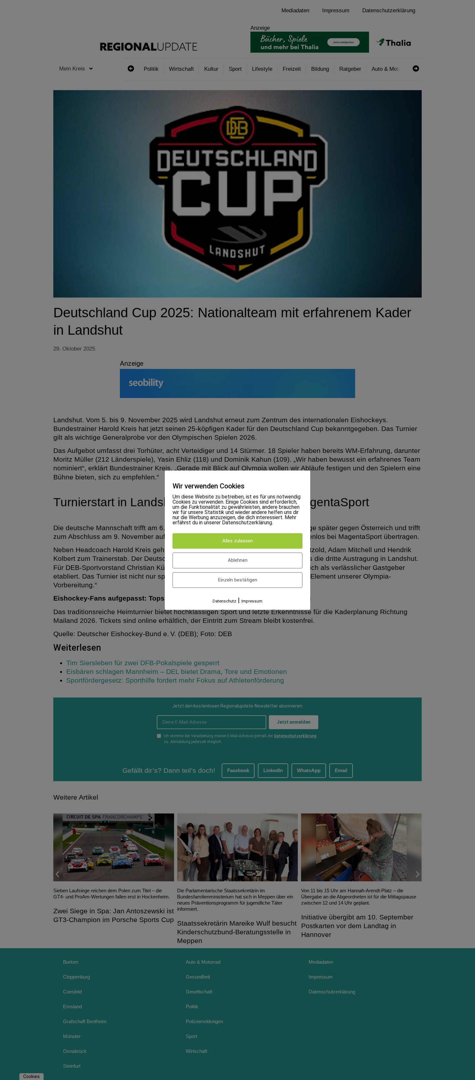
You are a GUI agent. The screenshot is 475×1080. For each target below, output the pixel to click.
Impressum (251, 601)
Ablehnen (238, 560)
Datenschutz (224, 601)
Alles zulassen (237, 541)
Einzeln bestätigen (237, 580)
